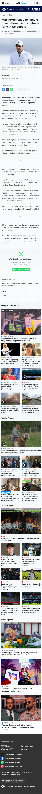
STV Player (6, 746)
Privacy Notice (27, 772)
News (4, 15)
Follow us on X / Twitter (13, 754)
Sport (11, 15)
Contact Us (5, 774)
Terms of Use (15, 772)
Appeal (24, 749)
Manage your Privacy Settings (12, 781)
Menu (7, 3)
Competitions (27, 746)
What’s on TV (7, 749)
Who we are (5, 772)
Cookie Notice (15, 774)
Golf (4, 295)
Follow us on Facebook (13, 758)
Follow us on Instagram (13, 766)
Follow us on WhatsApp (13, 762)
